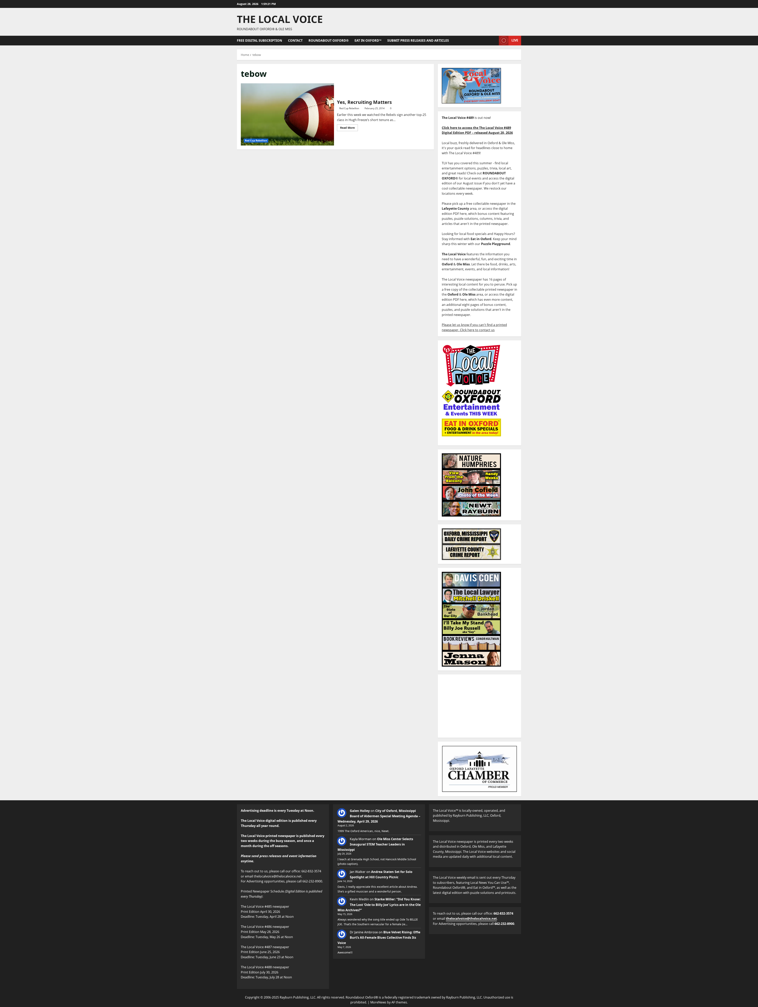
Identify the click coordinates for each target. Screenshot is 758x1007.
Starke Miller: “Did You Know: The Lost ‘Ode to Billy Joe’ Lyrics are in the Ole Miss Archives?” (379, 904)
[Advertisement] (479, 706)
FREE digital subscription (259, 40)
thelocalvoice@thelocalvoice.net (471, 918)
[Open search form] (494, 40)
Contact (295, 40)
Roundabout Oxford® (329, 40)
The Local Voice (280, 19)
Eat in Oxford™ (368, 40)
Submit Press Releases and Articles (418, 40)
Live (514, 40)
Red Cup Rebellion (256, 140)
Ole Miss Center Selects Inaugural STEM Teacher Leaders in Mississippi (375, 844)
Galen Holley (360, 811)
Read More (349, 127)
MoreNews (378, 1002)
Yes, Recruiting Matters (287, 114)
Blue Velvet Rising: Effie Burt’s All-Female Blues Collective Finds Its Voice (379, 937)
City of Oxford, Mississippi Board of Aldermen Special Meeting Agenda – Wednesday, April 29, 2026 (379, 816)
